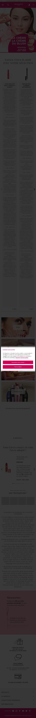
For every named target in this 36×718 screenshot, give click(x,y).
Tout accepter (18, 366)
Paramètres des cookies (18, 362)
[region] (18, 359)
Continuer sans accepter (9, 349)
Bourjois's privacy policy (22, 357)
